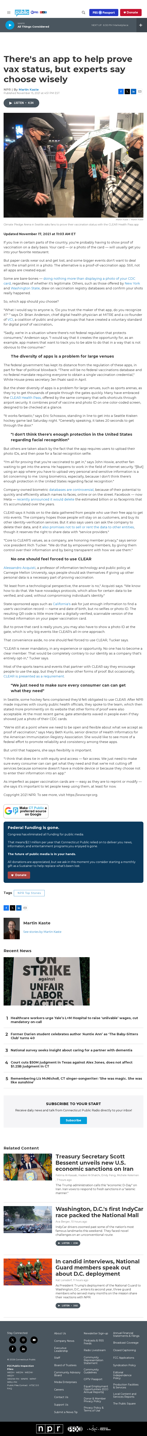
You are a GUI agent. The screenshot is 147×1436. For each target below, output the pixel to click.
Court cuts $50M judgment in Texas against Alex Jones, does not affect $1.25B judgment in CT (71, 1064)
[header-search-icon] (83, 12)
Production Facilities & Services (125, 1386)
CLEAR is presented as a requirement (34, 676)
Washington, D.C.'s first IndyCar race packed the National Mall (99, 1212)
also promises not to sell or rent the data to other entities (87, 527)
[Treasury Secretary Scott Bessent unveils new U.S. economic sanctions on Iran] (28, 1167)
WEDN (19, 1372)
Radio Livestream (95, 1350)
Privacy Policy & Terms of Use (94, 1409)
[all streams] (141, 25)
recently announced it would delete (45, 499)
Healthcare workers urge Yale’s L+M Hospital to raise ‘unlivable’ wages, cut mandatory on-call (74, 1020)
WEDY (10, 1375)
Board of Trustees (65, 1365)
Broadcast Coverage (126, 1342)
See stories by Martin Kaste (42, 932)
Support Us (61, 1404)
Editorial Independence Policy (122, 1375)
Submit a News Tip (66, 1412)
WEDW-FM (13, 1378)
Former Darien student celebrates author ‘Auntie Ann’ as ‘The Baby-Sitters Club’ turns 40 (74, 1036)
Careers (59, 1389)
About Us (60, 1333)
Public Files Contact (17, 1385)
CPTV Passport (93, 1379)
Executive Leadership (61, 1350)
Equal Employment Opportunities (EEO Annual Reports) (96, 1389)
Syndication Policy (124, 1365)
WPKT (33, 1378)
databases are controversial (71, 490)
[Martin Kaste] (12, 928)
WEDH (10, 1372)
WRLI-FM (12, 1382)
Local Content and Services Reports (124, 1395)
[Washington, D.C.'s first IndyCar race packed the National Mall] (28, 1219)
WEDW (29, 1372)
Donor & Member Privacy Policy (95, 1400)
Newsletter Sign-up (96, 1333)
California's (62, 604)
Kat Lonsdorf (64, 1280)
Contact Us (61, 1397)
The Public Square (124, 1403)
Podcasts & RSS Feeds (94, 1342)
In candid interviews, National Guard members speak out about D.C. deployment (98, 1267)
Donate (132, 12)
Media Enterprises (65, 1382)
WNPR (24, 1378)
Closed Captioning (124, 1350)
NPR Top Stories (29, 893)
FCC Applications (123, 1357)
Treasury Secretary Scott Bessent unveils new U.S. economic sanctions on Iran (95, 1162)
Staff (57, 1357)
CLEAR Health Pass (25, 398)
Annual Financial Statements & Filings (126, 1335)
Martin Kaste (29, 89)
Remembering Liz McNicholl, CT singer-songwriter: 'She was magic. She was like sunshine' (76, 1080)
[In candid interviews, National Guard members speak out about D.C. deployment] (28, 1272)
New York (132, 283)
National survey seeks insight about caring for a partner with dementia (71, 1050)
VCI (10, 320)
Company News (64, 1341)
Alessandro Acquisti (19, 568)
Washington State (25, 288)
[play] (10, 25)
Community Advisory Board (67, 1374)
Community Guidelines (91, 1371)
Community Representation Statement (93, 1360)
